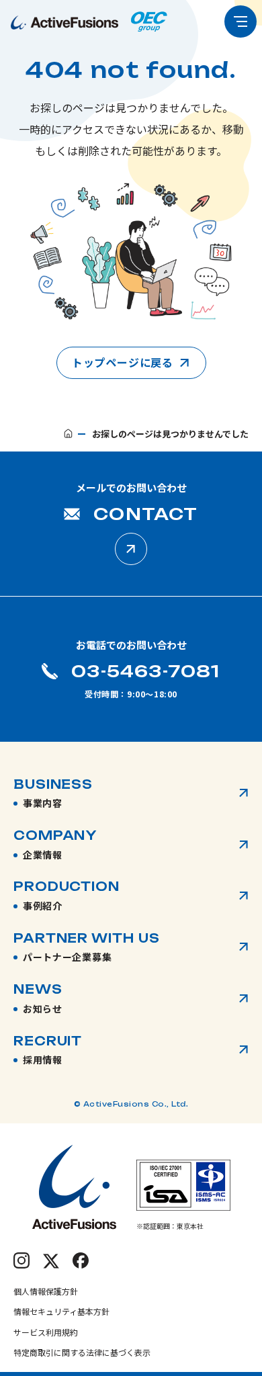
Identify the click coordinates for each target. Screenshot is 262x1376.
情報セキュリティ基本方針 (61, 1311)
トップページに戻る (122, 362)
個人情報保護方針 (45, 1291)
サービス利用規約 (45, 1332)
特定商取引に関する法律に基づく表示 (81, 1352)
